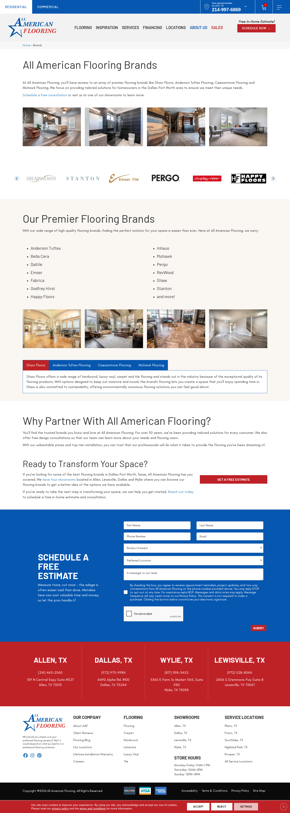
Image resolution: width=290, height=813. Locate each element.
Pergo (162, 264)
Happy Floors (42, 296)
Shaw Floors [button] (35, 365)
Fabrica (37, 280)
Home (26, 45)
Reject (221, 806)
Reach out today (181, 492)
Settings (246, 806)
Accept (198, 806)
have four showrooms (59, 479)
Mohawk (164, 256)
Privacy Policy (188, 596)
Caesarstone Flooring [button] (114, 365)
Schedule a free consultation (45, 95)
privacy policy (60, 808)
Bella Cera (40, 256)
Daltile (36, 264)
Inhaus (163, 248)
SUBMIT (258, 628)
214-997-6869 (226, 9)
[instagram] (32, 755)
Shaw (162, 280)
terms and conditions (93, 808)
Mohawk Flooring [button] (151, 365)
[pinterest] (39, 755)
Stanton (164, 288)
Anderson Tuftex (46, 248)
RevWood (165, 272)
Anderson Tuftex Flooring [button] (72, 365)
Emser (36, 272)
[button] (256, 28)
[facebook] (25, 755)
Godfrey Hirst (43, 288)
